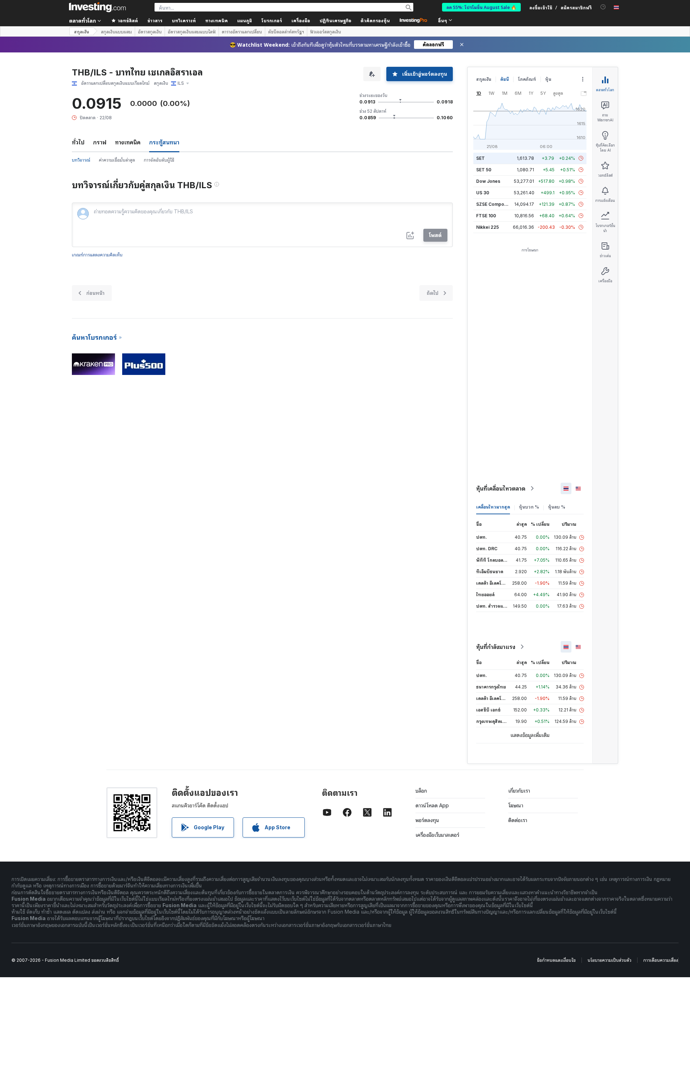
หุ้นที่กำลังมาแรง (495, 646)
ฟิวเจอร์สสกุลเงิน (325, 31)
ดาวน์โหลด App (432, 805)
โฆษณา (515, 805)
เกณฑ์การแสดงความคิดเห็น (97, 255)
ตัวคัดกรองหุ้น (375, 20)
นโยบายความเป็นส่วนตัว (609, 960)
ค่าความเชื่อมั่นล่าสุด (117, 160)
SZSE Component (495, 204)
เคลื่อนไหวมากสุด (493, 507)
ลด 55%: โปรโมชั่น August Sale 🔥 (481, 7)
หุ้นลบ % (556, 507)
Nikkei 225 (487, 227)
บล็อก (421, 791)
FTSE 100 (486, 215)
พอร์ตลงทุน (427, 820)
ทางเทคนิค (128, 142)
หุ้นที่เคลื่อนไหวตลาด (500, 488)
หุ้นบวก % (529, 507)
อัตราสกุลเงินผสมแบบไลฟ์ (192, 31)
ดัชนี (504, 79)
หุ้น (548, 79)
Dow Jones (488, 181)
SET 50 (483, 169)
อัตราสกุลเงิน (150, 31)
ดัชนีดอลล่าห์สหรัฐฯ (286, 31)
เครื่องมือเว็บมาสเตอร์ (437, 835)
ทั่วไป (78, 142)
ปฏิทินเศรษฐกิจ (335, 20)
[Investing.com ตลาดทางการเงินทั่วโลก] (97, 7)
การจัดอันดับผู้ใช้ (159, 160)
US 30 (482, 192)
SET (480, 158)
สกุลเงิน (81, 31)
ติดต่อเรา (517, 820)
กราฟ (99, 142)
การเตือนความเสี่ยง (660, 960)
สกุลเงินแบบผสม (116, 31)
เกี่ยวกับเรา (519, 791)
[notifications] (603, 7)
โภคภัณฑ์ (527, 79)
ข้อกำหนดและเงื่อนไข (556, 960)
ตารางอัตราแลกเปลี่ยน (242, 31)
